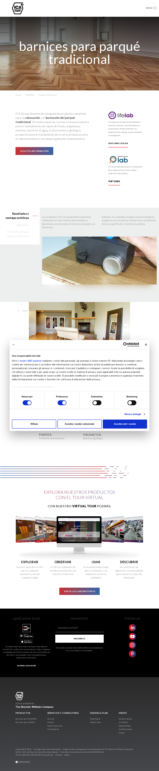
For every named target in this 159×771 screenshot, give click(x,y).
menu (149, 8)
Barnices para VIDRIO (25, 722)
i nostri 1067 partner (30, 360)
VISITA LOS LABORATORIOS (79, 591)
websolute (24, 761)
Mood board (95, 719)
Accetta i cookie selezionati (79, 424)
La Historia (123, 722)
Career (122, 733)
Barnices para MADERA (26, 719)
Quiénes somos (125, 719)
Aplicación (22, 224)
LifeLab (50, 722)
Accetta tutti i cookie (125, 424)
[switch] (62, 402)
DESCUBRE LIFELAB (118, 143)
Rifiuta (34, 424)
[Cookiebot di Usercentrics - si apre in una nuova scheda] (125, 344)
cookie (67, 755)
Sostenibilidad (125, 726)
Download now (26, 665)
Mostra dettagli (133, 414)
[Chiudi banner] (146, 344)
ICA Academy (53, 729)
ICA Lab (50, 719)
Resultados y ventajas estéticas (17, 216)
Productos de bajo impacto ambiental (18, 234)
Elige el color (95, 722)
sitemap (58, 755)
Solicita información (34, 151)
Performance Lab (54, 726)
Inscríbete (79, 638)
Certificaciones (125, 729)
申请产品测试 (114, 181)
